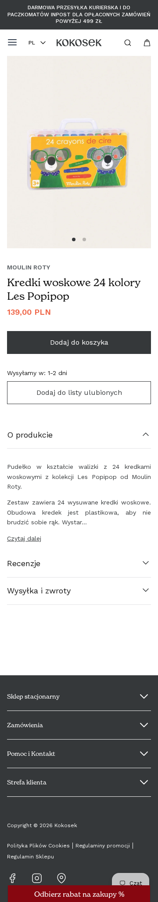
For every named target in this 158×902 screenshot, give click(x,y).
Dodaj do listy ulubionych (79, 392)
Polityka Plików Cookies (38, 846)
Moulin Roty (28, 267)
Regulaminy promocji (102, 846)
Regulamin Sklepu (30, 857)
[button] (73, 239)
